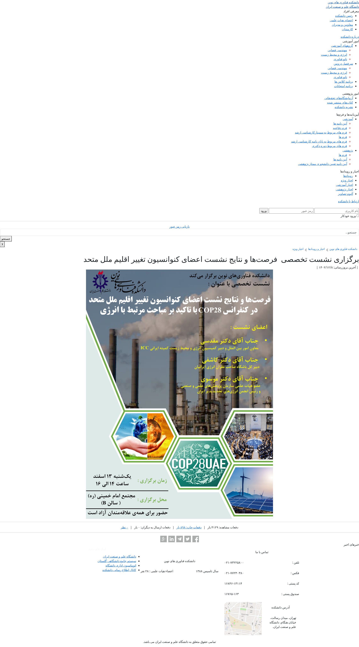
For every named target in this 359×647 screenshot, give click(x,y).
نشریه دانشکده (344, 107)
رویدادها (348, 176)
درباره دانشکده (350, 37)
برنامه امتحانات (343, 86)
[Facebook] (195, 539)
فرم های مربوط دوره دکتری (329, 146)
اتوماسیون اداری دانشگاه (121, 565)
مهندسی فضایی (337, 50)
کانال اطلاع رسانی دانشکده (119, 570)
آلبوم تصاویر (345, 194)
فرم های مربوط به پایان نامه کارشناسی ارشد (319, 141)
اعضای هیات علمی (341, 20)
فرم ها (343, 137)
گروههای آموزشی (342, 46)
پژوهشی (348, 150)
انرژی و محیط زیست (334, 55)
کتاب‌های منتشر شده (340, 102)
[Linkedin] (171, 539)
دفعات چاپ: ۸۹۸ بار (189, 527)
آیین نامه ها (340, 123)
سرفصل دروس (343, 64)
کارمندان (347, 29)
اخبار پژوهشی (344, 189)
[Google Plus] (163, 539)
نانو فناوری (340, 59)
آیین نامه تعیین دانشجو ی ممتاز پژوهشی (322, 164)
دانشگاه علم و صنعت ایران (119, 556)
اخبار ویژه (347, 180)
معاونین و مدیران (342, 25)
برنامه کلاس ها (344, 81)
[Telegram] (179, 539)
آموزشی (348, 119)
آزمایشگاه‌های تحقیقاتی (338, 98)
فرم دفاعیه (340, 128)
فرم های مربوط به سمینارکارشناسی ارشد (321, 132)
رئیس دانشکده (344, 16)
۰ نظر (124, 527)
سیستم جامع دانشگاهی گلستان (117, 561)
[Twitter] (187, 539)
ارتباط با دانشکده (348, 201)
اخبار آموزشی (344, 185)
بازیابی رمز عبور (179, 226)
